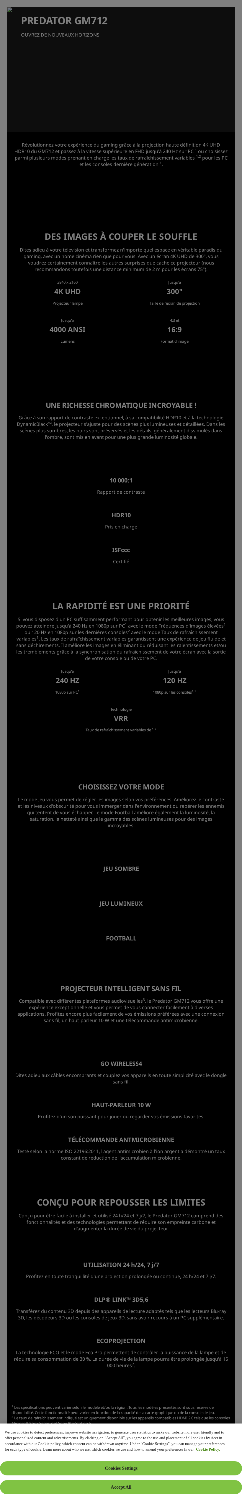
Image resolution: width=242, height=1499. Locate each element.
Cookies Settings (121, 1468)
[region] (121, 1461)
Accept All (121, 1487)
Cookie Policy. (208, 1449)
